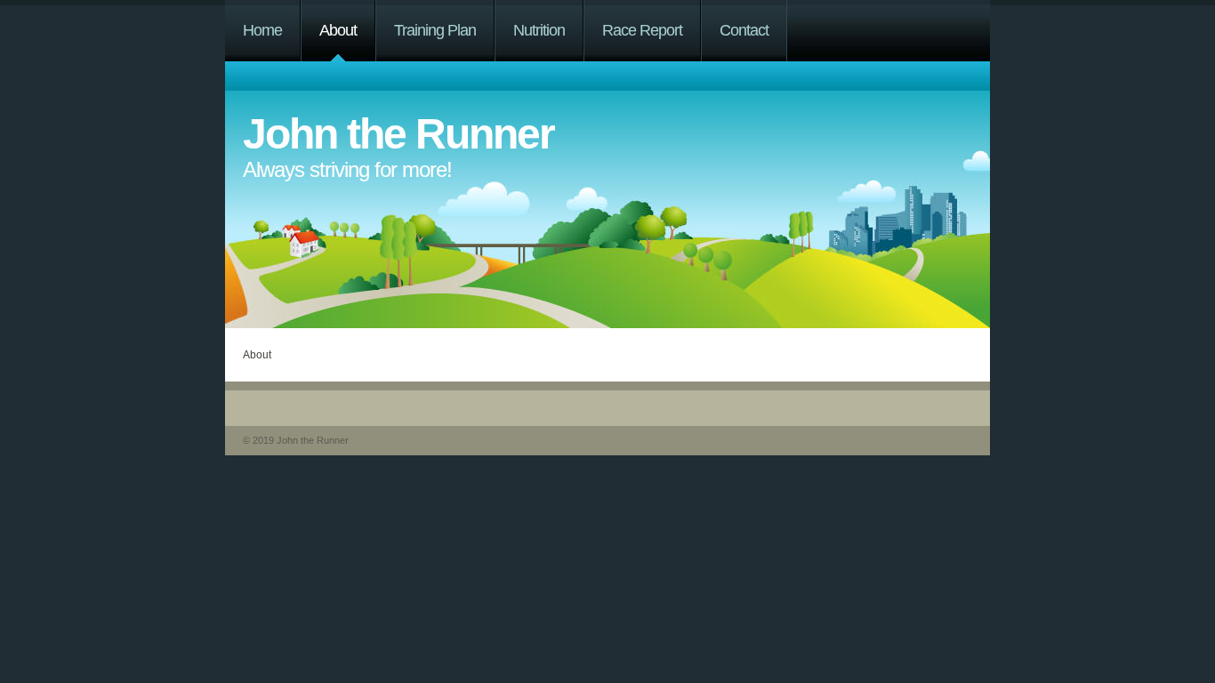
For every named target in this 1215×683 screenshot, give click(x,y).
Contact (744, 30)
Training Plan (435, 30)
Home (262, 30)
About (338, 30)
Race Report (642, 30)
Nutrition (539, 30)
